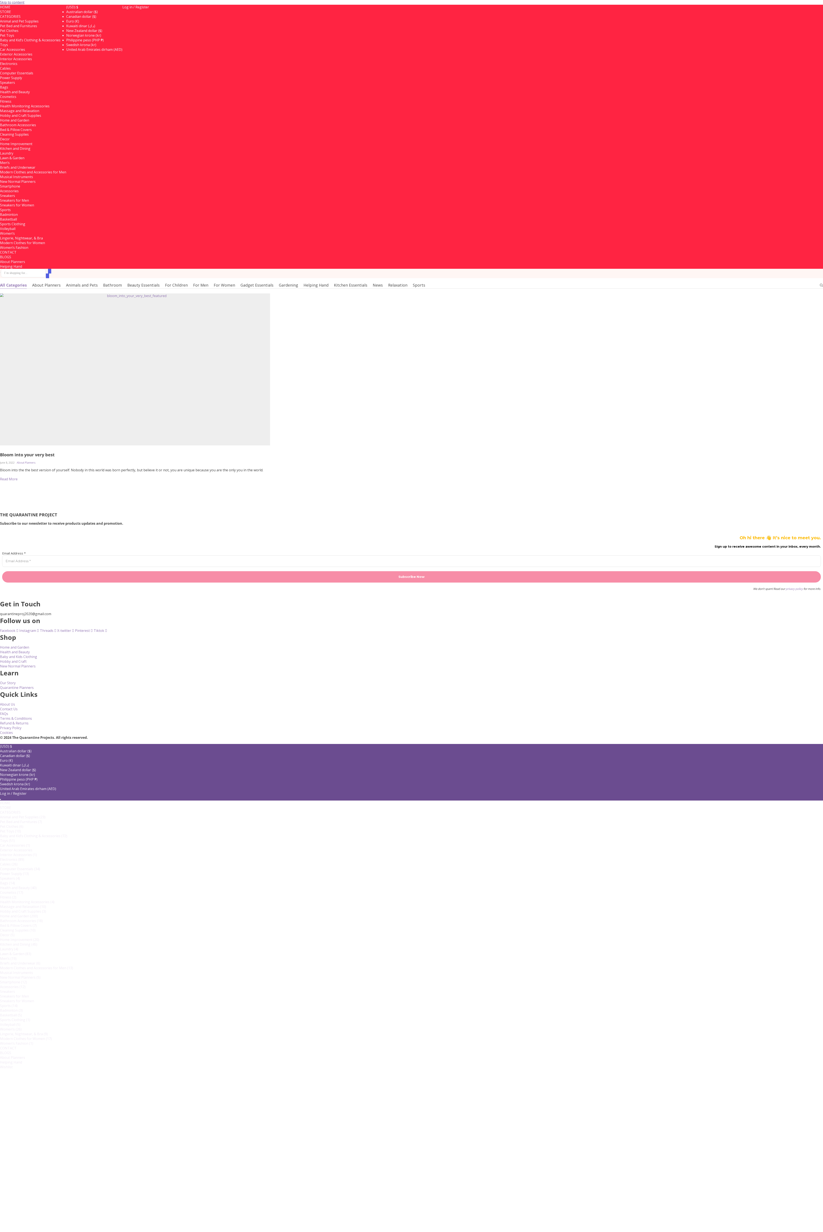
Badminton (11, 1010)
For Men (200, 285)
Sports (419, 285)
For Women (224, 285)
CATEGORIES (10, 16)
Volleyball (10, 1024)
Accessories (13, 986)
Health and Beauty (15, 92)
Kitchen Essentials (350, 285)
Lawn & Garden (12, 158)
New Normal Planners (18, 181)
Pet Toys (10, 831)
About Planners (12, 261)
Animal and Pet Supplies (19, 21)
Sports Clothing (12, 224)
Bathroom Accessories (18, 125)
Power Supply (11, 77)
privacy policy (794, 589)
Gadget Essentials (256, 285)
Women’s (11, 1029)
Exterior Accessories (16, 54)
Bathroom (112, 285)
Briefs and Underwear (17, 167)
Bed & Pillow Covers (16, 129)
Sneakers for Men (14, 200)
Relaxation (397, 285)
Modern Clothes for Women (22, 242)
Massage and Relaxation (19, 110)
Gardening (288, 285)
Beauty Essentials (143, 285)
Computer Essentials (16, 73)
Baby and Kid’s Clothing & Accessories (30, 40)
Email (18, 1159)
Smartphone (10, 186)
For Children (176, 285)
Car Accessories (12, 49)
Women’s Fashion (14, 247)
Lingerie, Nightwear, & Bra (21, 238)
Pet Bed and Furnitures (18, 26)
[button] (72, 7)
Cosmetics (11, 892)
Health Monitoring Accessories (25, 106)
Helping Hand (11, 266)
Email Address (14, 553)
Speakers (10, 878)
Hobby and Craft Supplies (20, 115)
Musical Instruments (16, 176)
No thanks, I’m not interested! (89, 1225)
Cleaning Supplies (14, 134)
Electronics (12, 859)
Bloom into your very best (27, 455)
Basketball (11, 1015)
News (378, 285)
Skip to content (12, 2)
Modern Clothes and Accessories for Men (33, 172)
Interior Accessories (16, 59)
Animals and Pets (82, 285)
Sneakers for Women (17, 205)
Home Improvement (16, 143)
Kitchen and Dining (15, 148)
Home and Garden (14, 120)
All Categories (13, 285)
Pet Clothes (11, 826)
